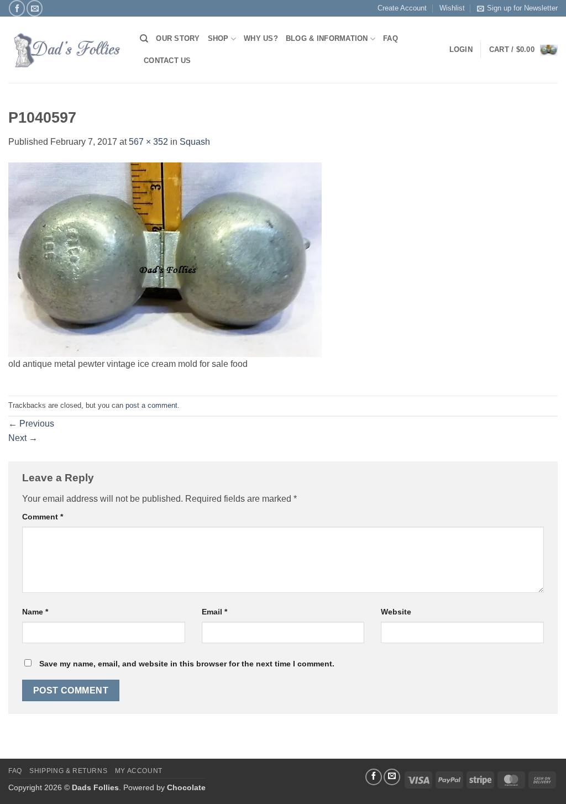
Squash (195, 141)
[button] (523, 50)
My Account (139, 771)
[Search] (144, 38)
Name (35, 611)
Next (23, 438)
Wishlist (452, 8)
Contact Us (167, 60)
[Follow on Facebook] (17, 8)
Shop (218, 38)
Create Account (402, 8)
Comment (42, 516)
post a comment (151, 405)
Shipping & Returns (68, 771)
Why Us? (261, 38)
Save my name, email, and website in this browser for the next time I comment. (186, 663)
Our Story (178, 38)
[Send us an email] (35, 8)
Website (396, 611)
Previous (31, 423)
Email (214, 611)
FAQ (390, 38)
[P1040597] (165, 259)
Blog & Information (327, 38)
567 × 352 (148, 141)
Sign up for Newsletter (522, 8)
